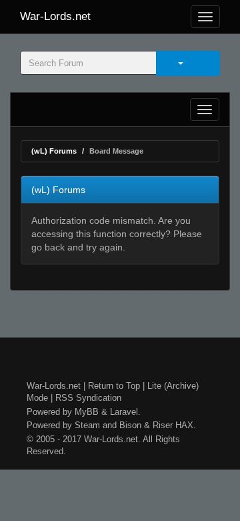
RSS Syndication (88, 398)
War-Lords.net (55, 16)
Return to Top (114, 386)
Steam (87, 425)
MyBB (87, 412)
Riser (163, 425)
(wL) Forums (54, 151)
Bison (130, 425)
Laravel (124, 412)
